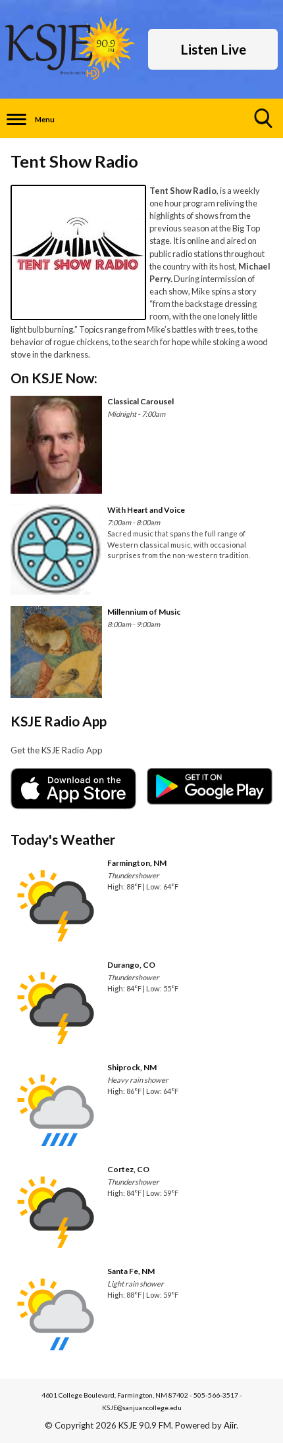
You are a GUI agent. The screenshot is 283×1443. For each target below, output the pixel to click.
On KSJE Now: (54, 377)
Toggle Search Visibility (263, 118)
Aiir (230, 1425)
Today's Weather (63, 839)
